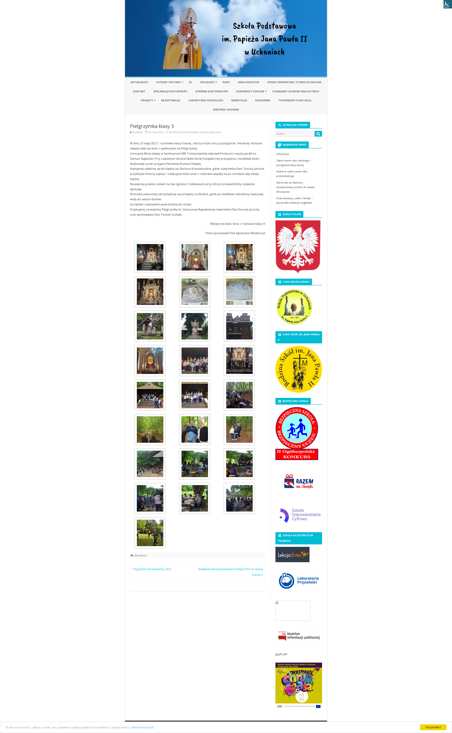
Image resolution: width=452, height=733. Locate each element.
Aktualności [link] (139, 82)
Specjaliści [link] (207, 82)
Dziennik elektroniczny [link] (211, 91)
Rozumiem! (433, 727)
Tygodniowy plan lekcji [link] (294, 100)
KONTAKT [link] (139, 91)
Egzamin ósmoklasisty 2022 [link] (152, 569)
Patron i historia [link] (168, 82)
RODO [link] (226, 82)
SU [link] (190, 82)
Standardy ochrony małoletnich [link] (295, 91)
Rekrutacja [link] (239, 100)
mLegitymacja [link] (170, 100)
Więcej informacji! (142, 727)
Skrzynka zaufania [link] (226, 109)
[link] (448, 4)
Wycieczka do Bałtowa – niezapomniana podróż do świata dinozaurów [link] (295, 187)
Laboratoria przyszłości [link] (205, 100)
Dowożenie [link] (262, 100)
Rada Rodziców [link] (248, 82)
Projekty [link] (147, 100)
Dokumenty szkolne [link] (250, 91)
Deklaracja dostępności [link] (170, 91)
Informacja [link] (282, 154)
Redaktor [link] (137, 132)
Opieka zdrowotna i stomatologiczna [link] (294, 82)
